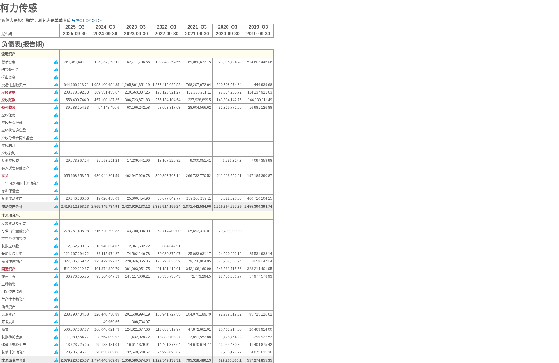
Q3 (94, 20)
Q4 (100, 20)
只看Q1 (78, 20)
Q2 (88, 20)
